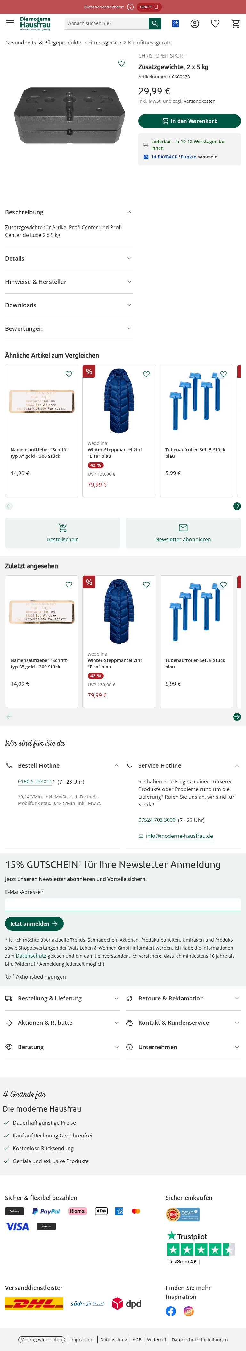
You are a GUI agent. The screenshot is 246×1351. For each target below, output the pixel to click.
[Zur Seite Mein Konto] (195, 24)
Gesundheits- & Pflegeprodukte (43, 42)
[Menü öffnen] (10, 24)
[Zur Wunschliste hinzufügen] (121, 63)
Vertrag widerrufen (41, 1340)
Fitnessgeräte (104, 42)
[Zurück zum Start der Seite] (239, 1306)
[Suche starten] (155, 23)
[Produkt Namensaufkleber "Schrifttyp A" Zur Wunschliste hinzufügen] (69, 374)
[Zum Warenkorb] (236, 24)
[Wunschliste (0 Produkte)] (215, 24)
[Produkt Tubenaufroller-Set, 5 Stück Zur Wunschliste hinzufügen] (223, 374)
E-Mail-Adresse (23, 891)
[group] (69, 116)
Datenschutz (31, 955)
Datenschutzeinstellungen (200, 1340)
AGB (137, 1340)
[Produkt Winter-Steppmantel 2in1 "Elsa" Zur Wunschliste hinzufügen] (146, 374)
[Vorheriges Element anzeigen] (9, 506)
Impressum (82, 1340)
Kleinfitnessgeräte (150, 42)
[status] (105, 23)
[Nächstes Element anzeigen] (237, 506)
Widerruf (156, 1340)
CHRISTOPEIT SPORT (161, 55)
